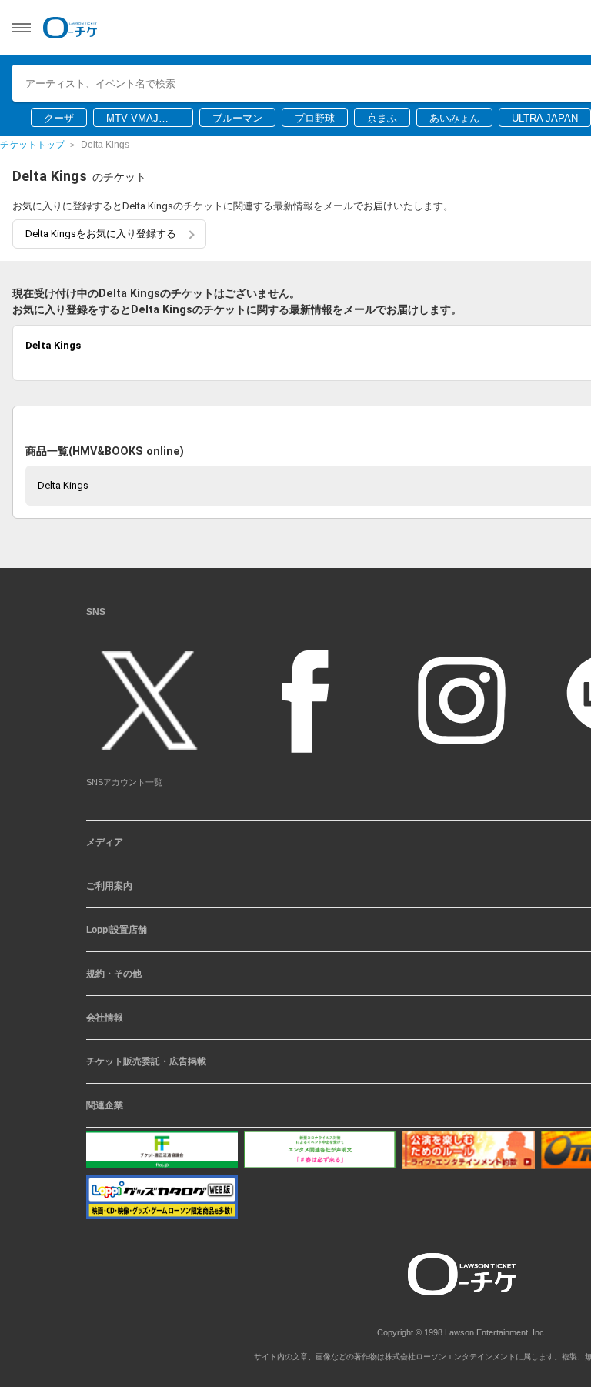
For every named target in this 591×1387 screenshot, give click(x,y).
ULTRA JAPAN (545, 118)
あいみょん (454, 118)
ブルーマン (237, 118)
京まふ (382, 118)
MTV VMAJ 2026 (132, 119)
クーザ (59, 118)
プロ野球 (315, 118)
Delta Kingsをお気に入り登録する (100, 233)
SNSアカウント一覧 (124, 782)
